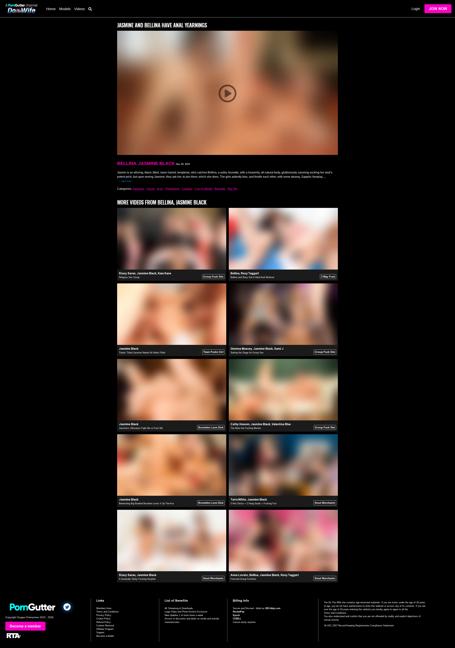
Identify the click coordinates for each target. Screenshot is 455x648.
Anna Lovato (239, 575)
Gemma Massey (241, 348)
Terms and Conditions (107, 611)
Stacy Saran (127, 273)
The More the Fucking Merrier (246, 428)
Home (51, 9)
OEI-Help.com (272, 608)
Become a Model (105, 636)
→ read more (125, 181)
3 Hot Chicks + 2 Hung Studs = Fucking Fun (253, 503)
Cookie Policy (103, 618)
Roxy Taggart (250, 273)
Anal (160, 188)
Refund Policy (103, 622)
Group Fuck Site (213, 276)
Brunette (220, 188)
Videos (79, 9)
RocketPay (238, 611)
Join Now (438, 9)
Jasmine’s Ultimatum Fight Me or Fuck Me (141, 428)
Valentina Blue (281, 424)
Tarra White (238, 499)
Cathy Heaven (240, 424)
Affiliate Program (105, 629)
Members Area (103, 608)
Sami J (278, 348)
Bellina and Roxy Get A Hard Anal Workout (252, 277)
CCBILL (237, 618)
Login (415, 9)
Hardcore (138, 188)
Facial (150, 188)
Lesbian (187, 188)
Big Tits (232, 188)
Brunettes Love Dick (210, 427)
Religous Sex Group (129, 277)
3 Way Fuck (328, 276)
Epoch (236, 615)
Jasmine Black (156, 163)
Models (65, 9)
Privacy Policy (103, 615)
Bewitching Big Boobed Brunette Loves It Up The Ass (146, 503)
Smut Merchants (325, 502)
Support (100, 632)
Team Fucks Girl (213, 351)
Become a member (25, 626)
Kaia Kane (164, 273)
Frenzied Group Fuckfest (243, 579)
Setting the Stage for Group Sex (247, 352)
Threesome (172, 188)
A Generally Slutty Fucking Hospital (137, 579)
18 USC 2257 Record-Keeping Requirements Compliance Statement (359, 625)
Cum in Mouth (203, 188)
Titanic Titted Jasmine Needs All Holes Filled (142, 352)
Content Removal (105, 625)
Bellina (126, 163)
